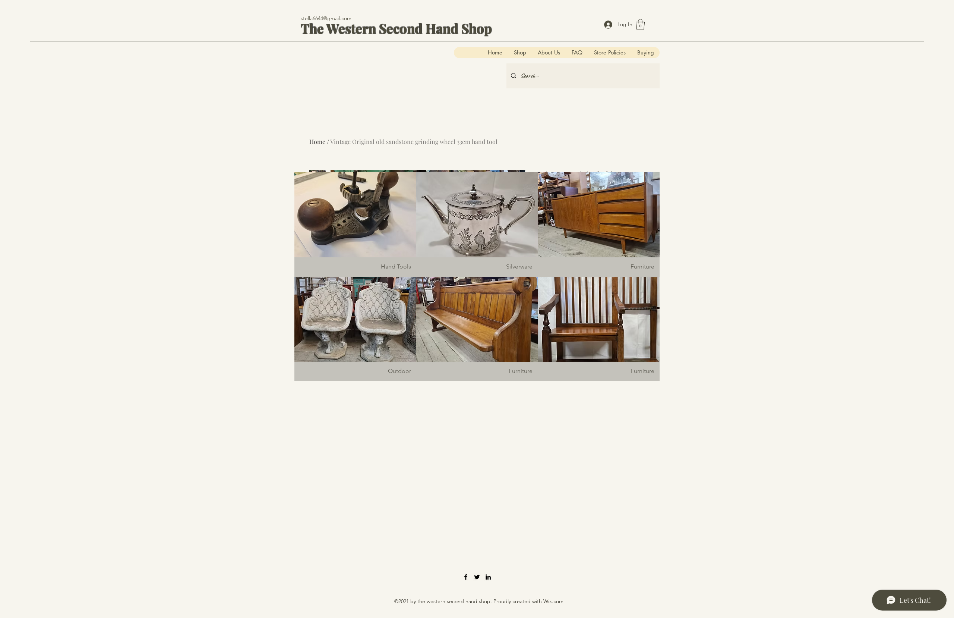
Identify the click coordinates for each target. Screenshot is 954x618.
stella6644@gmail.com (326, 18)
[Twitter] (477, 577)
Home (317, 141)
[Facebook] (466, 577)
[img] (355, 224)
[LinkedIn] (488, 577)
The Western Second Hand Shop (396, 28)
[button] (640, 24)
